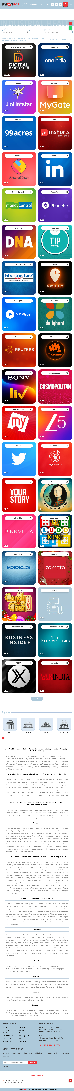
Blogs (21, 1038)
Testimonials (8, 1036)
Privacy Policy (24, 1036)
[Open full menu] (71, 4)
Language (47, 29)
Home (5, 1027)
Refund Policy (8, 1041)
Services (33, 4)
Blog (42, 4)
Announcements (25, 1044)
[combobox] (16, 32)
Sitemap (22, 1027)
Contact (50, 4)
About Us (24, 4)
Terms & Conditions (26, 1033)
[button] (52, 4)
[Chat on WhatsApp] (70, 28)
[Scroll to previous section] (70, 1076)
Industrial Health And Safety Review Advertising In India (15, 1081)
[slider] (3, 738)
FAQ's (21, 1030)
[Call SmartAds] (70, 23)
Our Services (8, 1033)
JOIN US (32, 1063)
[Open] (70, 32)
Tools (5, 1044)
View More (37, 699)
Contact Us (7, 1038)
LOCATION (5, 29)
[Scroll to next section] (70, 1080)
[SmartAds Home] (10, 4)
